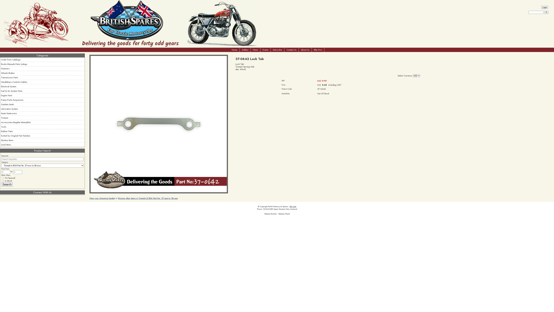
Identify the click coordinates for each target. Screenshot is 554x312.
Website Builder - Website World (277, 214)
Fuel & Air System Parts (11, 91)
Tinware (4, 117)
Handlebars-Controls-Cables (14, 82)
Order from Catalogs (10, 59)
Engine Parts (6, 95)
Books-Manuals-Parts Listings (14, 64)
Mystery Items (7, 140)
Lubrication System (9, 108)
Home (234, 49)
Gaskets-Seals (7, 104)
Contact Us (291, 49)
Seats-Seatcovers (9, 113)
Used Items (6, 144)
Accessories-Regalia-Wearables (16, 122)
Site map (293, 206)
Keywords (4, 156)
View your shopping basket (102, 198)
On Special (9, 178)
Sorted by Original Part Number (15, 135)
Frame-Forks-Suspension (12, 100)
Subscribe (277, 49)
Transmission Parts (9, 77)
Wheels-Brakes (8, 73)
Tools (3, 126)
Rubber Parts (7, 131)
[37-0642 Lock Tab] (158, 192)
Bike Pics (318, 49)
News (255, 49)
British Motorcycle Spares (278, 206)
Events (265, 49)
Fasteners (5, 68)
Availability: (286, 93)
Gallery (245, 49)
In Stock (8, 180)
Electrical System (8, 86)
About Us (305, 49)
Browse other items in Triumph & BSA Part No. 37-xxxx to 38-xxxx (148, 198)
